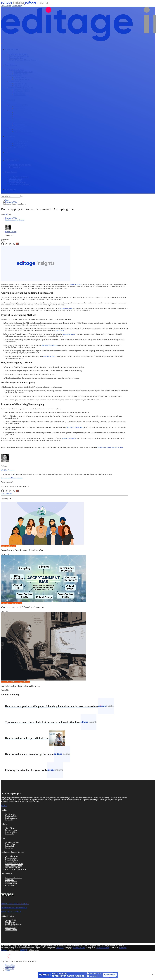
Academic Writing (20, 77)
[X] (6, 244)
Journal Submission (11, 860)
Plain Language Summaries (23, 114)
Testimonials (9, 820)
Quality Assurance (11, 818)
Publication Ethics (11, 816)
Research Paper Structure (22, 79)
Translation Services (16, 58)
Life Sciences (9, 880)
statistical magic (75, 284)
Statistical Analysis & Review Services (110, 447)
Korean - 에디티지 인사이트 (11, 911)
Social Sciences (10, 885)
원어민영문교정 (79, 948)
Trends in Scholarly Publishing (19, 184)
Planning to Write (11, 202)
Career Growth (10, 100)
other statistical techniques (74, 427)
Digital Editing (10, 922)
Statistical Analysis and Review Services (22, 60)
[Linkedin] (10, 244)
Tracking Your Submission (22, 91)
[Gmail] (17, 244)
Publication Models (20, 85)
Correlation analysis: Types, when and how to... (20, 686)
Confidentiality (10, 814)
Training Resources (11, 160)
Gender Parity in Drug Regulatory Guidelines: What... (23, 550)
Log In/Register (6, 6)
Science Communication (17, 110)
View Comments (6, 494)
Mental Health (10, 136)
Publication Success (11, 49)
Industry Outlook (11, 172)
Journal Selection (15, 81)
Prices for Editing (11, 832)
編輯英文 (23, 950)
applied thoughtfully (69, 438)
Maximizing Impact (15, 179)
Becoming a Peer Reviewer (23, 129)
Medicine (19, 546)
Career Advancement (16, 128)
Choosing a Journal (20, 83)
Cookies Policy (10, 846)
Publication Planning (20, 74)
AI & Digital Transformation (18, 177)
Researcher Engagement (17, 183)
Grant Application (20, 108)
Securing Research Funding (18, 105)
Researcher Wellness (20, 145)
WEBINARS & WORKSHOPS (20, 165)
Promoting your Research (22, 118)
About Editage (10, 828)
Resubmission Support (12, 868)
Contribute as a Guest (12, 842)
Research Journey (11, 65)
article (6, 214)
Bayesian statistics (49, 356)
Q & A (7, 152)
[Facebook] (3, 244)
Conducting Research (16, 70)
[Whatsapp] (14, 244)
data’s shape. (60, 330)
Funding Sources (19, 106)
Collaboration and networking (24, 122)
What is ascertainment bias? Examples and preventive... (23, 607)
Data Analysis (6, 603)
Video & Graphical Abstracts (23, 116)
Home (7, 200)
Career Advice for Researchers (24, 131)
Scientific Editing (11, 930)
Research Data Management (23, 72)
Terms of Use (9, 834)
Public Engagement (20, 112)
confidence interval (66, 308)
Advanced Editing (11, 920)
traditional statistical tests (49, 345)
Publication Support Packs (14, 864)
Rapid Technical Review (13, 866)
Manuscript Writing (15, 75)
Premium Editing (10, 928)
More (4, 805)
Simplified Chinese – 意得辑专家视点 (14, 908)
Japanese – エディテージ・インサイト (15, 904)
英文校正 (60, 948)
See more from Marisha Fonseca (11, 478)
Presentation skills (20, 124)
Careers (7, 971)
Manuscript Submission (21, 89)
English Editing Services (13, 924)
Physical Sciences (11, 883)
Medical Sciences (11, 882)
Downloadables (14, 167)
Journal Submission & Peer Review (21, 87)
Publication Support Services (19, 56)
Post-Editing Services (12, 926)
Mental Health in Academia (18, 141)
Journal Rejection (19, 93)
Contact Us (9, 848)
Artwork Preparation (12, 856)
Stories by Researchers (17, 147)
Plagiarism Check (11, 862)
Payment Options (11, 830)
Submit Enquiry (17, 6)
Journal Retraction (20, 95)
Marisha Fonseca (10, 232)
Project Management (20, 126)
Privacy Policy (10, 844)
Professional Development (18, 120)
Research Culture (19, 143)
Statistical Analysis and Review (15, 869)
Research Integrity (15, 181)
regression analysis (68, 334)
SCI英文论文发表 (102, 948)
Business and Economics (13, 878)
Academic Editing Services (18, 54)
